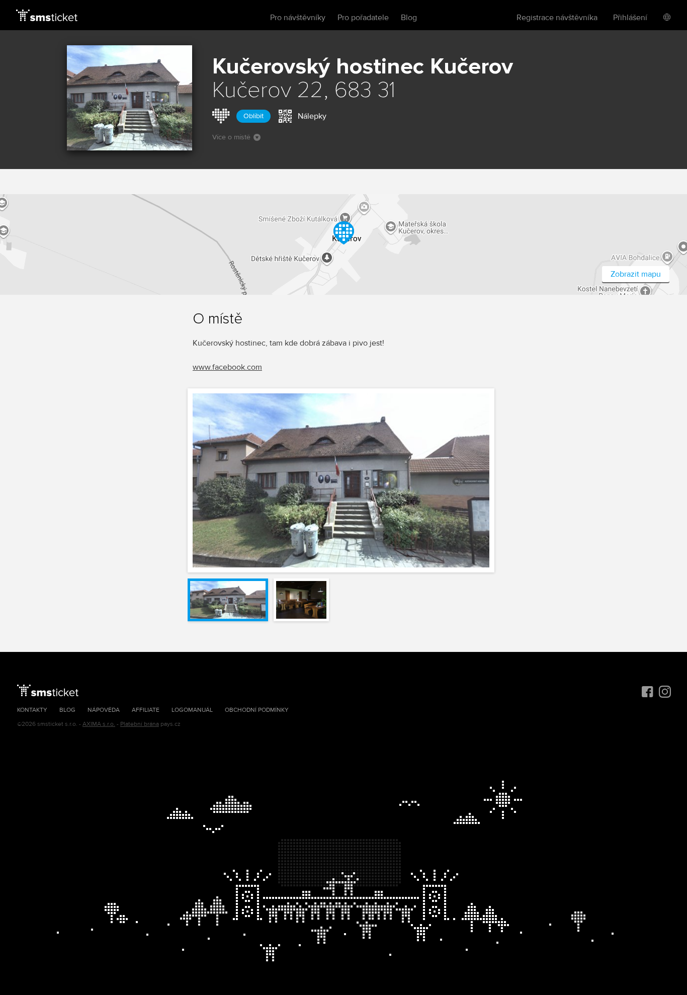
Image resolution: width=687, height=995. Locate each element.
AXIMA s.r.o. (98, 724)
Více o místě (231, 137)
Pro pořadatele (363, 18)
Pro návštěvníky (297, 18)
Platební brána (139, 724)
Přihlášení (630, 18)
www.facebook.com (227, 367)
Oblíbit (253, 116)
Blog (409, 18)
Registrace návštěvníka (557, 18)
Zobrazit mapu (636, 274)
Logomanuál (192, 710)
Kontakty (32, 710)
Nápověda (104, 710)
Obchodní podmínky (257, 710)
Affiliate (145, 710)
